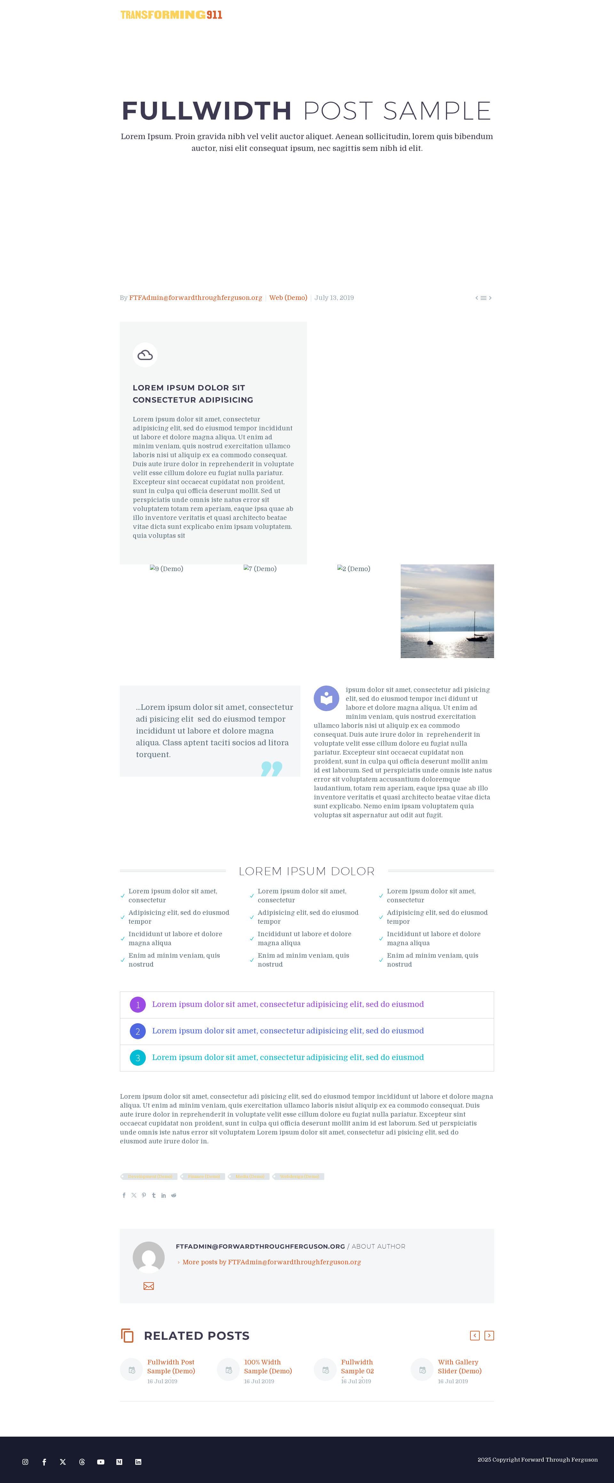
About (364, 14)
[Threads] (81, 1462)
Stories (395, 14)
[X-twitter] (63, 1462)
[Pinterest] (143, 1195)
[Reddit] (173, 1195)
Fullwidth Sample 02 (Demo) (357, 1371)
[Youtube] (100, 1462)
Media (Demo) (250, 1176)
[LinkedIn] (163, 1195)
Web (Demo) (288, 298)
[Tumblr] (153, 1195)
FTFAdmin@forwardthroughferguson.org (195, 298)
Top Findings (433, 14)
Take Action (478, 14)
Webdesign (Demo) (299, 1176)
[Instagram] (25, 1462)
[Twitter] (134, 1195)
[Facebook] (124, 1195)
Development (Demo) (150, 1176)
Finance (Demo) (204, 1176)
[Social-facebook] (44, 1462)
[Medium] (119, 1462)
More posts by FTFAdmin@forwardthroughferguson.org (272, 1262)
